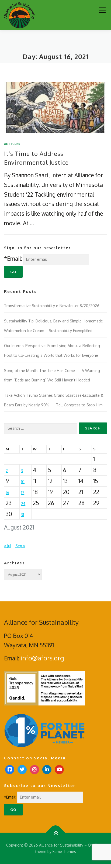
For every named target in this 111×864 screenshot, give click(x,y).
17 (22, 492)
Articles (12, 144)
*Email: (13, 258)
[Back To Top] (55, 832)
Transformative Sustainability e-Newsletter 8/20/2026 (51, 305)
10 (23, 481)
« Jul (7, 545)
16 (7, 492)
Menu (102, 10)
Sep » (20, 545)
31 (22, 514)
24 (23, 503)
